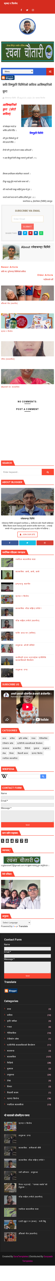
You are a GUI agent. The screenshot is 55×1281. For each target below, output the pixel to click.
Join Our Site (28, 534)
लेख (4, 753)
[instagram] (33, 10)
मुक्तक (36, 748)
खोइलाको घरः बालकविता (10, 387)
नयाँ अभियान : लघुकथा (28, 1172)
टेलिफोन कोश (8, 743)
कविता (12, 738)
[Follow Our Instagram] (45, 542)
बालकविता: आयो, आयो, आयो (28, 571)
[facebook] (21, 10)
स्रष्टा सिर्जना (40, 98)
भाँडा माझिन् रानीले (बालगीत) (28, 620)
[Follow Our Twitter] (27, 542)
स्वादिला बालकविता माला (26, 559)
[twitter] (27, 10)
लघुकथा (46, 748)
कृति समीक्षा (23, 738)
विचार (11, 753)
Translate (23, 926)
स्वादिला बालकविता (10, 758)
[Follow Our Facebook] (10, 542)
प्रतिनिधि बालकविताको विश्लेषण (30, 743)
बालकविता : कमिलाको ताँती (30, 1148)
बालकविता (17, 748)
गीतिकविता (43, 738)
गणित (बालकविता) (8, 359)
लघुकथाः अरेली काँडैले (25, 645)
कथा (4, 738)
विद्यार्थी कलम (23, 753)
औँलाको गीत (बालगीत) (9, 303)
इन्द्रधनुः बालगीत (23, 584)
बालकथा (6, 748)
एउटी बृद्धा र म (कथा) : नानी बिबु (32, 1221)
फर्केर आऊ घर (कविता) (26, 633)
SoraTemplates (20, 1256)
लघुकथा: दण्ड (10, 5)
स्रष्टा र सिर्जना (7, 331)
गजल (33, 738)
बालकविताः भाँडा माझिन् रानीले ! (29, 608)
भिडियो (27, 748)
